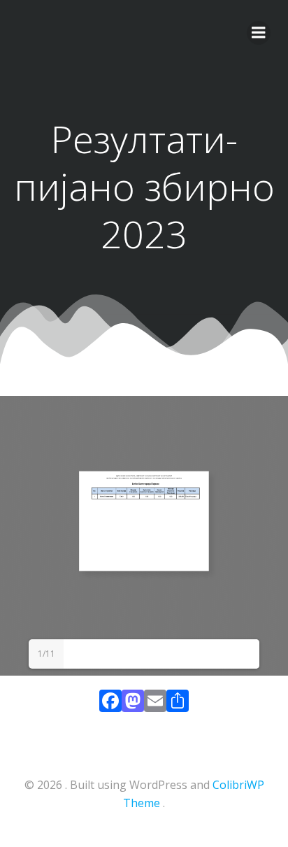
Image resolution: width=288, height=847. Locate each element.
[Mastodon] (133, 703)
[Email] (155, 703)
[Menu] (259, 33)
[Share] (177, 703)
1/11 (46, 654)
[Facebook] (110, 703)
